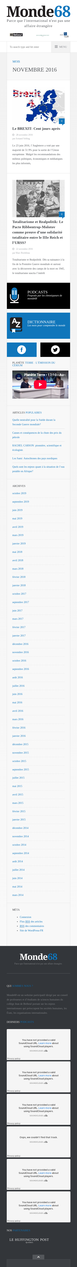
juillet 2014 (18, 869)
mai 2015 (17, 786)
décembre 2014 (20, 828)
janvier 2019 (19, 543)
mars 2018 (17, 568)
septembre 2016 (20, 669)
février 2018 (18, 577)
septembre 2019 (20, 501)
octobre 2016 (19, 660)
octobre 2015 (19, 761)
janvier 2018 (19, 585)
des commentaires (32, 926)
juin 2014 (17, 878)
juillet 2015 (18, 777)
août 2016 (17, 677)
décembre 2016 (20, 644)
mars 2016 (17, 719)
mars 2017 (17, 618)
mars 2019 (17, 535)
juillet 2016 (18, 685)
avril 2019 (17, 527)
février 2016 (18, 727)
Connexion (25, 917)
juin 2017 (17, 610)
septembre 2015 (20, 769)
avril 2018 (17, 560)
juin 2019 (17, 510)
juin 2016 (17, 694)
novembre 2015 (20, 752)
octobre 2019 (19, 493)
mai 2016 (17, 702)
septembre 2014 (20, 853)
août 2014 (17, 861)
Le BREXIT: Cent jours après (36, 128)
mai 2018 (17, 552)
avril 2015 (17, 794)
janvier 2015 (19, 819)
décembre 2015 (20, 744)
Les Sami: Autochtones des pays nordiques (34, 458)
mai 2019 (17, 518)
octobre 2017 (19, 593)
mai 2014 (17, 886)
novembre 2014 (20, 836)
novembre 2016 (20, 652)
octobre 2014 (19, 844)
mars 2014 (17, 895)
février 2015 (18, 811)
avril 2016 (17, 711)
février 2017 (18, 627)
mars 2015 (17, 803)
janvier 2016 (19, 736)
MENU (62, 47)
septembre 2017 (20, 602)
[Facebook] (22, 350)
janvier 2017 (19, 635)
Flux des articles (31, 921)
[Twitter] (55, 350)
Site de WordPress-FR (31, 930)
